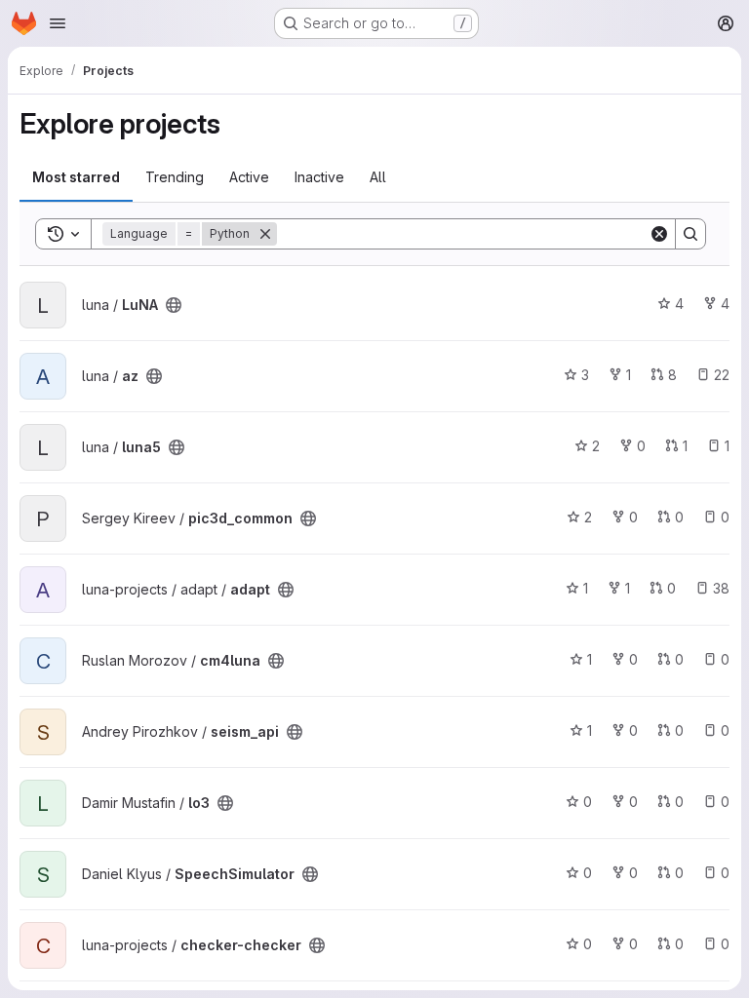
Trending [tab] (174, 177)
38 (721, 588)
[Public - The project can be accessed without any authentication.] (173, 305)
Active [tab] (249, 177)
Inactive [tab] (319, 177)
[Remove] (265, 234)
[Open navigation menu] (57, 23)
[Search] (690, 234)
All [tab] (378, 177)
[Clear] (659, 234)
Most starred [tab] (76, 177)
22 (721, 374)
